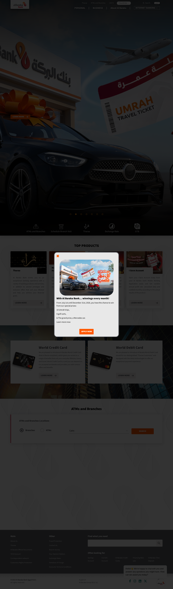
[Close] (57, 256)
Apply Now (86, 331)
